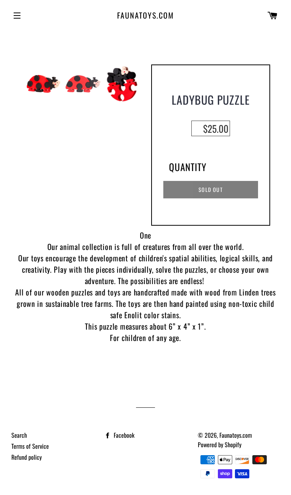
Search (19, 435)
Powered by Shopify (219, 444)
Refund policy (26, 457)
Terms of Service (30, 446)
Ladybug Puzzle (211, 100)
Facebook (123, 435)
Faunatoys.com (145, 15)
